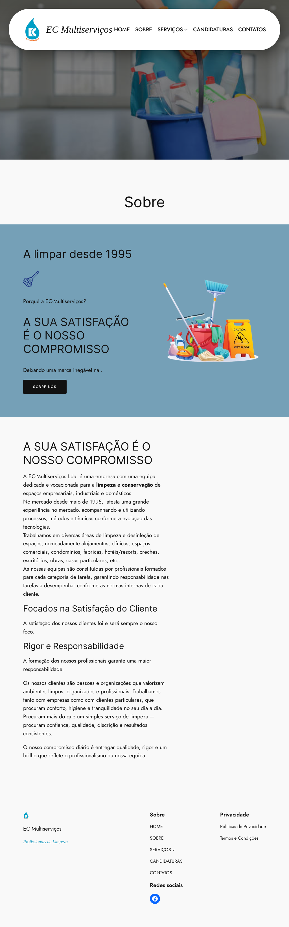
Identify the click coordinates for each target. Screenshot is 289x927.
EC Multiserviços (42, 829)
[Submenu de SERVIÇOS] (186, 29)
